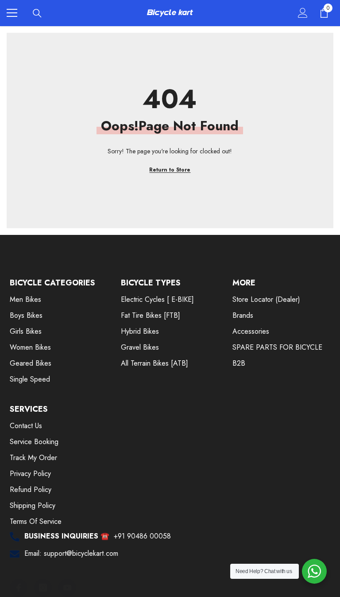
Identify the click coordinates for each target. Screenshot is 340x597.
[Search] (37, 13)
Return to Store (169, 170)
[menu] (12, 13)
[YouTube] (67, 588)
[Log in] (303, 13)
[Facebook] (18, 588)
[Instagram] (43, 588)
